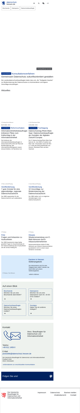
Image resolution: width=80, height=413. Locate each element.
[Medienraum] (43, 3)
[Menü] (34, 3)
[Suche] (39, 3)
